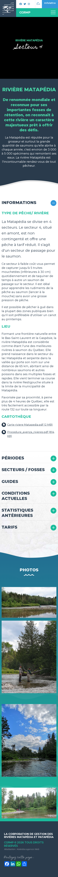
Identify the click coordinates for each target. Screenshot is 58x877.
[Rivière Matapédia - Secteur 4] (29, 602)
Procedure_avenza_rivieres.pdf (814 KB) (30, 434)
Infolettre (50, 3)
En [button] (38, 4)
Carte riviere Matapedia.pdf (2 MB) (30, 424)
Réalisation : (21, 849)
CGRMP (24, 12)
